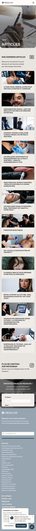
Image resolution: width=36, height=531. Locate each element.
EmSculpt (5, 467)
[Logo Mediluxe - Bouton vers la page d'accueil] (7, 3)
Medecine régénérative (9, 490)
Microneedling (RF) (7, 465)
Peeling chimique (7, 478)
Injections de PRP (7, 475)
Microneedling (6, 473)
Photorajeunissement (8, 486)
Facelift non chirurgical (9, 484)
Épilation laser (6, 463)
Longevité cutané (7, 450)
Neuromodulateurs (7, 452)
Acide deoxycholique (8, 488)
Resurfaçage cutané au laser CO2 (12, 448)
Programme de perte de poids (11, 446)
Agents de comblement (9, 454)
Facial (3, 461)
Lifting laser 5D (6, 480)
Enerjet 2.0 (5, 471)
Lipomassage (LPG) (8, 469)
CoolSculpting (6, 458)
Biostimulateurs (7, 482)
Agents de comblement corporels (12, 456)
